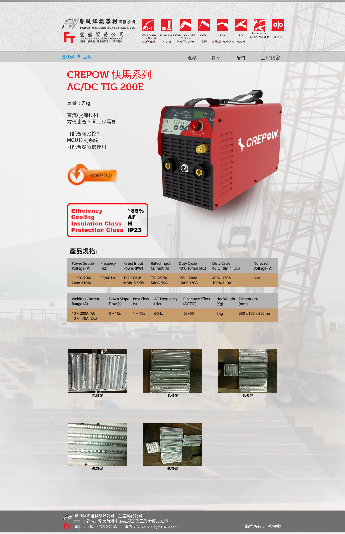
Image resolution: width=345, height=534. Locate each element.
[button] (216, 57)
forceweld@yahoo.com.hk (161, 527)
